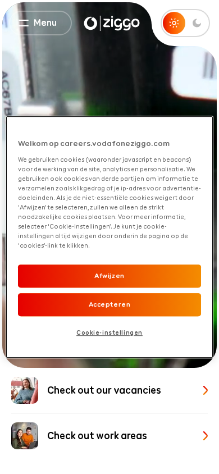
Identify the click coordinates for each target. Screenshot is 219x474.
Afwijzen (109, 276)
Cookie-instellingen (109, 332)
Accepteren (110, 304)
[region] (110, 237)
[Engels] (112, 23)
